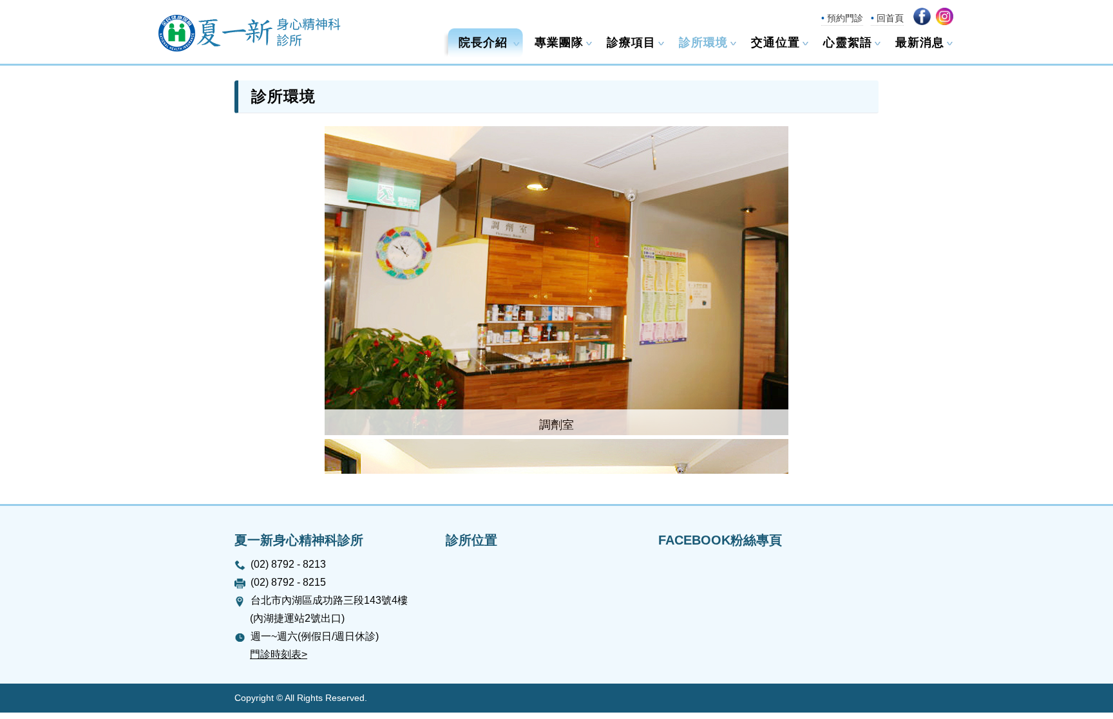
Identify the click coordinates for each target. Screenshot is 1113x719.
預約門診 (845, 18)
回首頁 (890, 18)
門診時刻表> (278, 654)
